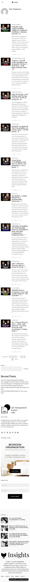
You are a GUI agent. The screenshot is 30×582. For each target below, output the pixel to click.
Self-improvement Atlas (18, 58)
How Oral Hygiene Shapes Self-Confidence (12, 380)
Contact (22, 576)
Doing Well (15, 320)
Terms (17, 576)
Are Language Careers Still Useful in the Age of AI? (14, 382)
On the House (15, 124)
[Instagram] (5, 432)
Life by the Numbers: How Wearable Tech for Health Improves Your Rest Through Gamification (15, 385)
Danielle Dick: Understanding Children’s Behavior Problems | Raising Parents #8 (20, 30)
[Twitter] (15, 432)
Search (2, 365)
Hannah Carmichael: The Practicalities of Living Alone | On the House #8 (20, 129)
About (2, 576)
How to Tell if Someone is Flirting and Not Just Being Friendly (18, 527)
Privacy (8, 576)
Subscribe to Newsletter (19, 579)
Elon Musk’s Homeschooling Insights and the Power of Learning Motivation (19, 543)
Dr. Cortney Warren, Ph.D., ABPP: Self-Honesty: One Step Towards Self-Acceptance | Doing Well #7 (20, 326)
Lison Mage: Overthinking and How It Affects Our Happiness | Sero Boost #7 (19, 163)
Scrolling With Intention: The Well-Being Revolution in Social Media (18, 535)
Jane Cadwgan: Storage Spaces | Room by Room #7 (19, 265)
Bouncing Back (16, 224)
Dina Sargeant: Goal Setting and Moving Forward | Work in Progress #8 (20, 96)
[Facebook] (2, 432)
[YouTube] (18, 432)
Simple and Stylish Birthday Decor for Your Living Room (14, 392)
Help (12, 576)
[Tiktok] (12, 432)
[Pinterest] (10, 432)
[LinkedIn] (7, 432)
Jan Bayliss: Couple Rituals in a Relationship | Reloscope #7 (19, 198)
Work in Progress (17, 92)
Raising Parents (16, 24)
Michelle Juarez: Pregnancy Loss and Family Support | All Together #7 (20, 292)
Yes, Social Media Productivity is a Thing (17, 518)
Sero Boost (15, 158)
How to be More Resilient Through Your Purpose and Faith (15, 388)
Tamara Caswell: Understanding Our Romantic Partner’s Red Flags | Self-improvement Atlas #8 (19, 64)
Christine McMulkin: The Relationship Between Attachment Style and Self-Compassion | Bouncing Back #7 (20, 230)
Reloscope (15, 193)
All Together (15, 288)
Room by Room (15, 261)
